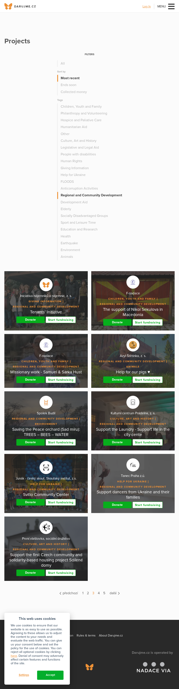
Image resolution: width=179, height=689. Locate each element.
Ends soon (68, 85)
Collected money (74, 92)
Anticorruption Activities (79, 188)
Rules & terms (86, 635)
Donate (30, 320)
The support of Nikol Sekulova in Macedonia (133, 312)
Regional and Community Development (91, 195)
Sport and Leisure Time (78, 222)
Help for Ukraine (73, 175)
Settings (24, 675)
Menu (161, 6)
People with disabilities (78, 154)
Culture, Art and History (78, 141)
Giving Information (75, 168)
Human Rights (71, 161)
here (14, 656)
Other (65, 134)
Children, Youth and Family (81, 106)
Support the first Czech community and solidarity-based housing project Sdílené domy (46, 560)
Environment (70, 250)
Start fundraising (61, 320)
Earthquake (69, 243)
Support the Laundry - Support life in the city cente (133, 432)
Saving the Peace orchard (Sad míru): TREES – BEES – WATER (46, 432)
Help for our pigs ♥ (133, 371)
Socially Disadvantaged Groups (84, 216)
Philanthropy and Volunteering (84, 113)
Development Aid (74, 202)
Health (66, 236)
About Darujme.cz (111, 635)
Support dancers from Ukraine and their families (133, 494)
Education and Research (79, 229)
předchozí (70, 593)
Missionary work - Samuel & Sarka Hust (46, 371)
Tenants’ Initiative (46, 312)
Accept (50, 675)
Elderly (66, 209)
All (63, 63)
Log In (147, 6)
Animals (67, 257)
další (113, 593)
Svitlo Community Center (46, 494)
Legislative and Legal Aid (80, 147)
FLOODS (67, 181)
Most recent (70, 78)
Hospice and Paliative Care (81, 120)
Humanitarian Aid (74, 127)
